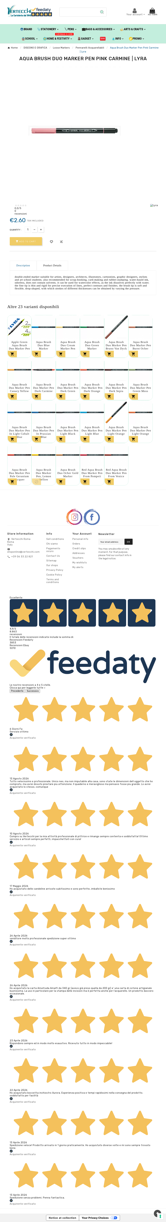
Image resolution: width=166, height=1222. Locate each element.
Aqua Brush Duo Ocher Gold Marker (67, 473)
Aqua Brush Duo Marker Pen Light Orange (116, 430)
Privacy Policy (54, 570)
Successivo (33, 691)
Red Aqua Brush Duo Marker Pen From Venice (116, 473)
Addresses (78, 553)
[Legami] (102, 38)
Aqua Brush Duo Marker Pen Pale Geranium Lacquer (19, 474)
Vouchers (77, 558)
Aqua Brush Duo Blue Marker (43, 345)
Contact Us (53, 556)
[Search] (102, 12)
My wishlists (79, 562)
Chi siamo (52, 543)
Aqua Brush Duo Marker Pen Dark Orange (92, 388)
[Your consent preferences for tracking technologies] (160, 1216)
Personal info (80, 539)
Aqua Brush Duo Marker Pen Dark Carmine (43, 388)
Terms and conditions (52, 581)
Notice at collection (62, 1217)
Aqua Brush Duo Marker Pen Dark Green (67, 388)
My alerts (77, 567)
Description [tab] (23, 265)
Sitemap (51, 560)
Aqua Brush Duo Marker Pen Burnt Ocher (140, 345)
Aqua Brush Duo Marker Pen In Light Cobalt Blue (19, 432)
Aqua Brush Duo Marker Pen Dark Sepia (116, 388)
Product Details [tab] (52, 265)
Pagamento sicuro (53, 550)
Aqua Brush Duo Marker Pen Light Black (67, 430)
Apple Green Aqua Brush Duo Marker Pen (19, 345)
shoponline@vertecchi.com (23, 552)
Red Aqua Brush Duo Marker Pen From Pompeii (92, 473)
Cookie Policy (54, 574)
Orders (76, 543)
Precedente (17, 691)
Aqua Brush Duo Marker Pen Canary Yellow (19, 388)
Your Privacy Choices (95, 1217)
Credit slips (79, 548)
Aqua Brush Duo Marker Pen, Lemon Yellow (43, 474)
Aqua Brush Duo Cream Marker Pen (68, 345)
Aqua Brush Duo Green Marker (92, 345)
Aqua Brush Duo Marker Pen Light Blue (92, 430)
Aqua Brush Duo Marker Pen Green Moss (140, 388)
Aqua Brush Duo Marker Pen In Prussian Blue (43, 432)
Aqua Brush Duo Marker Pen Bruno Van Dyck (116, 345)
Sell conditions (55, 539)
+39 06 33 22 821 (22, 556)
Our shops (52, 565)
